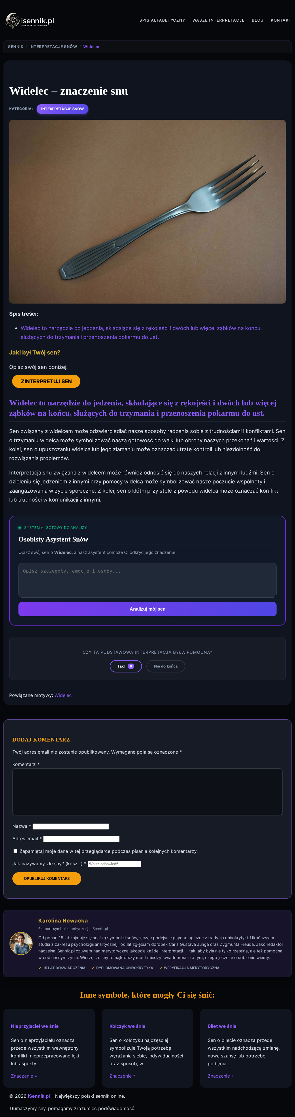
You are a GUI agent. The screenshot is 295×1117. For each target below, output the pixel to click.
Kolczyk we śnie (127, 1026)
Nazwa (21, 826)
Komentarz (25, 764)
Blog (258, 20)
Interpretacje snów (62, 109)
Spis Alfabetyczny (162, 20)
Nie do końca (165, 666)
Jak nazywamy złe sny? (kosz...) (49, 863)
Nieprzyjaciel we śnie (35, 1026)
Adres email (27, 838)
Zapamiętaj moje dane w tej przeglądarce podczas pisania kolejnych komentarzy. (109, 851)
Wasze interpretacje (218, 20)
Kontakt (281, 20)
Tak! (125, 666)
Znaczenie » (24, 1076)
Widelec (63, 695)
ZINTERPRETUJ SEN (46, 381)
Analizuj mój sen (148, 609)
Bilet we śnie (222, 1026)
